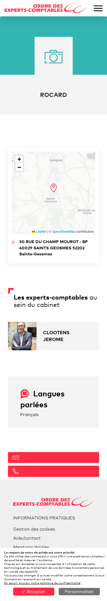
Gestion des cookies (34, 529)
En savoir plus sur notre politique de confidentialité (42, 583)
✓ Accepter (34, 591)
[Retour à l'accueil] (45, 8)
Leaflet (40, 231)
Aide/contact (27, 538)
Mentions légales (31, 547)
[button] (53, 188)
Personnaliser (79, 591)
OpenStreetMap (63, 231)
